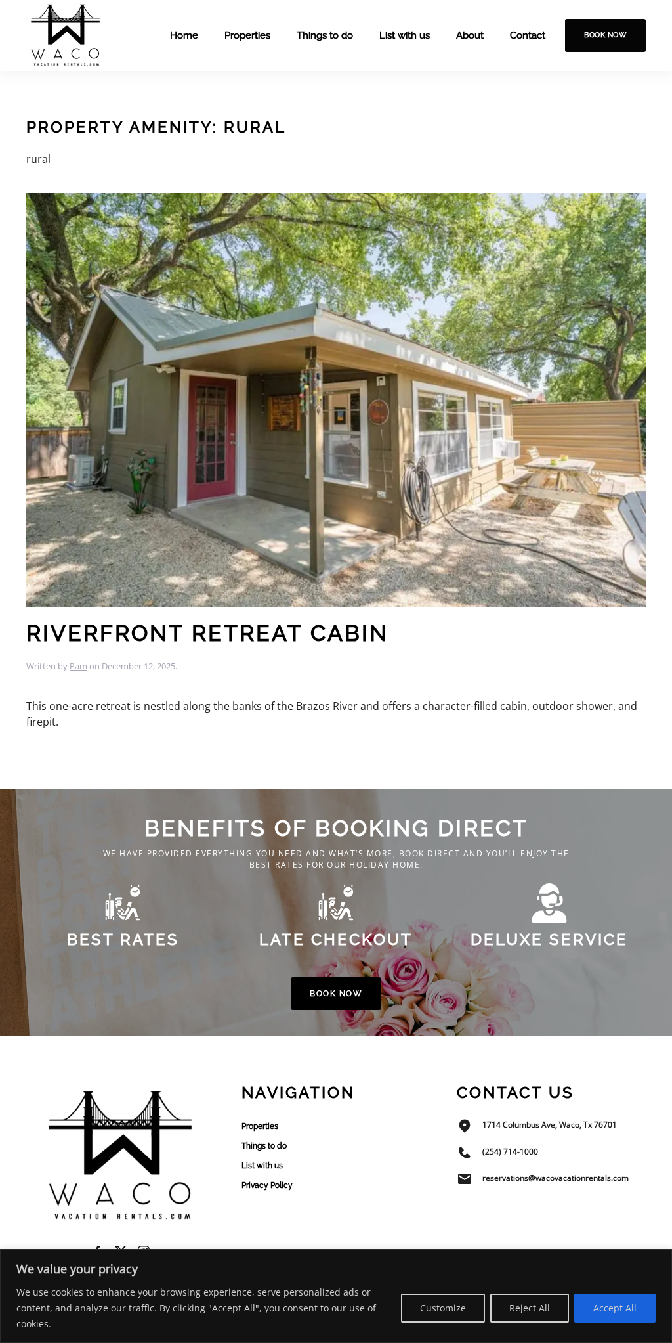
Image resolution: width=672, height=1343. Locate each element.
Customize (443, 1308)
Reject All (529, 1308)
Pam (78, 666)
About (470, 35)
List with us (404, 35)
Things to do (325, 35)
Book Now (605, 35)
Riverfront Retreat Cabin (207, 633)
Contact (527, 35)
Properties (247, 35)
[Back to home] (65, 35)
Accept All (615, 1308)
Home (184, 35)
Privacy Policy (267, 1185)
